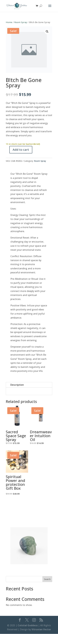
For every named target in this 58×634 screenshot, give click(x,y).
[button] (47, 31)
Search (47, 579)
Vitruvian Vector (41, 629)
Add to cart (21, 150)
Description (17, 384)
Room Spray (20, 22)
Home (9, 22)
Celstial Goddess (28, 625)
